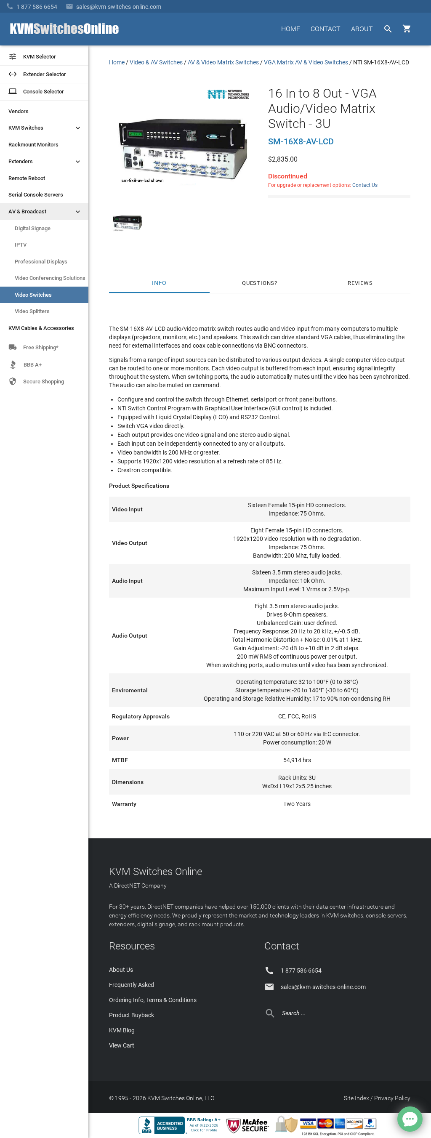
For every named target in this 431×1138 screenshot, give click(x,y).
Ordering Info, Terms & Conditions (153, 1000)
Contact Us (365, 185)
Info (159, 283)
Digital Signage (33, 228)
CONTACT (326, 29)
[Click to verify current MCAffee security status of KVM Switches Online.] (249, 1133)
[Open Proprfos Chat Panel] (410, 1119)
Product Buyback (131, 1015)
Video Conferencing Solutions (50, 278)
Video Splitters (32, 311)
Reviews (360, 283)
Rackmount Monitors (33, 144)
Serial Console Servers (35, 194)
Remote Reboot (26, 178)
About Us (121, 969)
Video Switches (33, 295)
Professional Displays (41, 261)
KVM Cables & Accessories (41, 328)
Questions (258, 283)
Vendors (18, 111)
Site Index (356, 1098)
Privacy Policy (392, 1098)
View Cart (121, 1045)
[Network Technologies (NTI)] (228, 100)
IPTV (21, 245)
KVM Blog (122, 1030)
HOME (290, 29)
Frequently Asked (131, 984)
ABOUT (362, 29)
